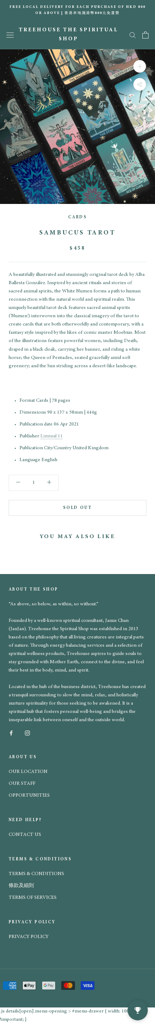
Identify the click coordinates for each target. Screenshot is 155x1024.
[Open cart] (145, 34)
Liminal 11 (51, 436)
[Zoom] (139, 66)
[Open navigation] (10, 35)
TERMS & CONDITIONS (36, 874)
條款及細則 (21, 885)
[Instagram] (27, 732)
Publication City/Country (45, 448)
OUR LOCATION (28, 771)
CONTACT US (25, 834)
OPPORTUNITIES (29, 795)
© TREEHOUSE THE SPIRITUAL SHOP (55, 945)
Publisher (29, 436)
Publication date (36, 424)
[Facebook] (11, 732)
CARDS (77, 217)
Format (27, 400)
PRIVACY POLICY (29, 936)
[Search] (132, 35)
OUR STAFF (22, 783)
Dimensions (32, 412)
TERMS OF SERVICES (33, 897)
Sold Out (77, 508)
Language (29, 460)
